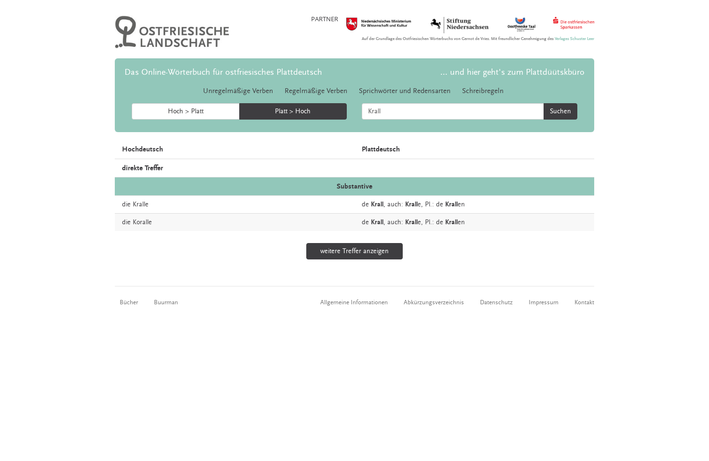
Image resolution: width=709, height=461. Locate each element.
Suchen (560, 111)
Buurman (166, 302)
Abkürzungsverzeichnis (434, 302)
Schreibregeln (483, 91)
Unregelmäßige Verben (238, 91)
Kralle (141, 204)
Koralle (142, 222)
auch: (395, 204)
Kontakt (584, 302)
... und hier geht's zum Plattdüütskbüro (512, 72)
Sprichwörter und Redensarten (404, 91)
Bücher (129, 302)
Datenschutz (496, 302)
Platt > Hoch (293, 111)
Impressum (544, 302)
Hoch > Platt (186, 111)
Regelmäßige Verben (316, 91)
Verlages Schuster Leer (574, 38)
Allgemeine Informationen (354, 302)
